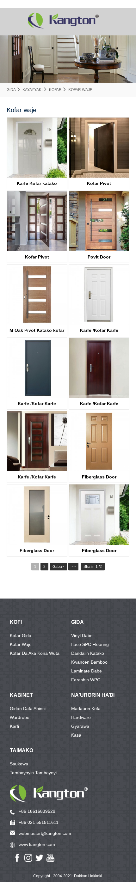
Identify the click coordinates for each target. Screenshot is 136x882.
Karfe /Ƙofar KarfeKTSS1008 (99, 405)
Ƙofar (55, 90)
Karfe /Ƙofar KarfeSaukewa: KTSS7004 (37, 478)
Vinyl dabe (82, 635)
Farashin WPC (85, 679)
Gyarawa (80, 726)
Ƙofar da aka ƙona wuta (34, 653)
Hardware (81, 717)
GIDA (77, 622)
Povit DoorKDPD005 (99, 258)
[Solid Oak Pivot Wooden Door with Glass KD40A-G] (37, 295)
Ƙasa (76, 735)
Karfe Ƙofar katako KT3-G (37, 185)
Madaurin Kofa (86, 708)
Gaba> (58, 566)
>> (73, 566)
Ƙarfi (14, 726)
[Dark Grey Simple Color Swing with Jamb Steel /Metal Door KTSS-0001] (37, 368)
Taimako (21, 750)
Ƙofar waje (80, 90)
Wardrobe (19, 717)
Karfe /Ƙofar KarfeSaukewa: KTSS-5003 (99, 332)
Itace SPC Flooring (90, 644)
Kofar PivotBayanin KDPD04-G (37, 258)
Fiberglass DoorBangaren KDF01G (37, 552)
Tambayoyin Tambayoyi (33, 772)
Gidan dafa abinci (28, 708)
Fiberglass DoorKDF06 (99, 478)
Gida (11, 90)
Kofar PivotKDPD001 (99, 185)
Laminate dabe (86, 670)
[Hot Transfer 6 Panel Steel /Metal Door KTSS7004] (37, 441)
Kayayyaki (32, 90)
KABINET (21, 695)
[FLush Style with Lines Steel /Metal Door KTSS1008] (99, 368)
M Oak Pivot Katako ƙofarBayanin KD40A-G (36, 332)
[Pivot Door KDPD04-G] (37, 221)
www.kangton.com (37, 844)
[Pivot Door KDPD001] (99, 148)
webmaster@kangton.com (45, 833)
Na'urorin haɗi (92, 695)
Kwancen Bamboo (89, 662)
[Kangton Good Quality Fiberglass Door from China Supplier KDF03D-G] (99, 514)
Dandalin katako (87, 653)
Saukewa (19, 763)
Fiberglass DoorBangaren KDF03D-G (99, 552)
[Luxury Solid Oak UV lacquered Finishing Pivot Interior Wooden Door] (99, 221)
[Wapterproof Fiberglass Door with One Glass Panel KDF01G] (37, 514)
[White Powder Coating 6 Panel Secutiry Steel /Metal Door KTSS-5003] (99, 295)
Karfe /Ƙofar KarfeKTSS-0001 (37, 405)
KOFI (16, 622)
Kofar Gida (20, 635)
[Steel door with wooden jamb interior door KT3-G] (37, 148)
